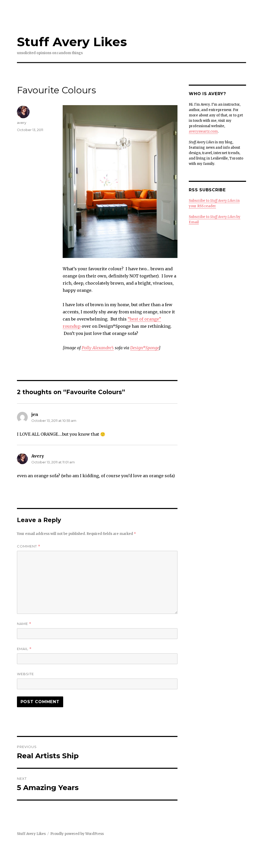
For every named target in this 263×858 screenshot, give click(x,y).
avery (21, 123)
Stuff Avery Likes (72, 41)
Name (24, 624)
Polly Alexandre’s (98, 347)
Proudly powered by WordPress (77, 834)
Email (24, 649)
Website (25, 674)
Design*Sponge (144, 347)
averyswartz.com (203, 131)
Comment (28, 546)
